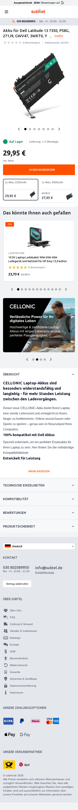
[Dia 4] (29, 289)
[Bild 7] (52, 129)
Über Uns (15, 610)
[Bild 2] (30, 129)
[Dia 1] (18, 289)
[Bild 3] (34, 129)
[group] (12, 42)
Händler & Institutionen (23, 630)
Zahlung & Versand (21, 624)
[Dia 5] (33, 289)
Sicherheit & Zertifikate (23, 678)
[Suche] (17, 12)
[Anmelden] (59, 12)
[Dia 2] (22, 289)
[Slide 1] (33, 359)
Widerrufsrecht (18, 665)
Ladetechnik (16, 253)
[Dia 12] (60, 289)
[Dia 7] (41, 289)
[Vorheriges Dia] (12, 289)
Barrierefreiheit (19, 658)
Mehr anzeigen (39, 471)
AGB (12, 651)
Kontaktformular (44, 572)
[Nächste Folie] (66, 289)
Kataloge (15, 637)
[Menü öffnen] (7, 11)
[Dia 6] (37, 289)
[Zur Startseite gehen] (38, 11)
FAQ (12, 617)
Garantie (15, 672)
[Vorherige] (19, 129)
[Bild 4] (39, 129)
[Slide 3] (41, 359)
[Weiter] (59, 129)
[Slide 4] (45, 359)
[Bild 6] (48, 129)
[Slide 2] (37, 359)
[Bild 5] (43, 129)
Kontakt (14, 644)
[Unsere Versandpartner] (9, 764)
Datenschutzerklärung (23, 685)
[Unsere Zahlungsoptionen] (8, 721)
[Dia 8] (45, 289)
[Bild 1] (25, 129)
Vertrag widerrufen (17, 583)
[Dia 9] (48, 289)
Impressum (16, 692)
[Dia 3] (26, 289)
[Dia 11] (56, 289)
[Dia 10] (52, 289)
